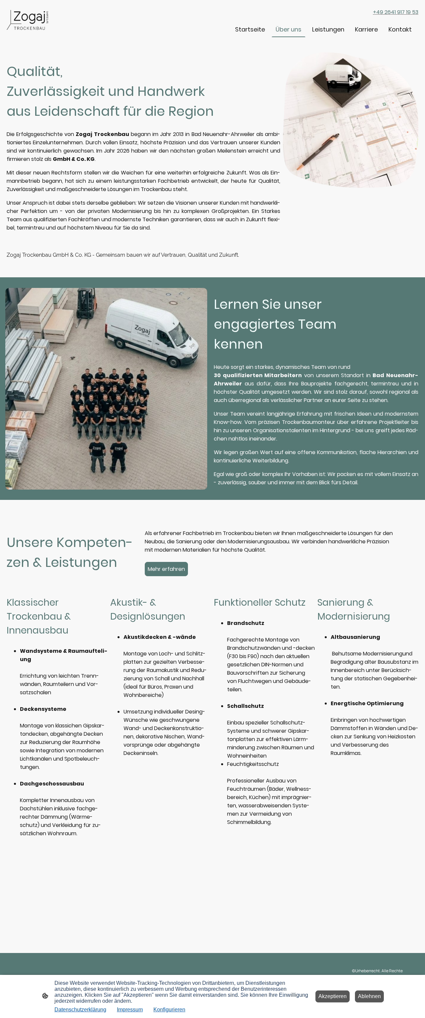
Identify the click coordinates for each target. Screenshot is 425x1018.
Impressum (130, 1009)
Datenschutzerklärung (80, 1009)
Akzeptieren (332, 996)
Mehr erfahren (166, 569)
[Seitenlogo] (28, 20)
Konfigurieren (169, 1009)
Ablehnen (369, 996)
